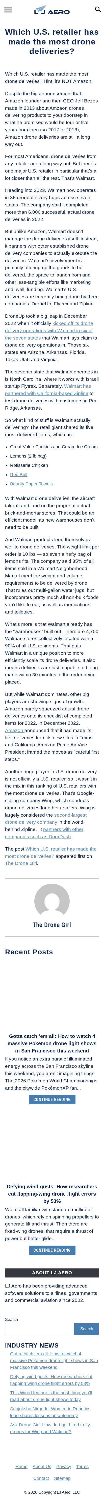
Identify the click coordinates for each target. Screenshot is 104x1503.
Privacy (63, 1466)
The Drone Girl (21, 863)
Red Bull (18, 474)
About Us (42, 1466)
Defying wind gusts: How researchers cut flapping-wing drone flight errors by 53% (52, 1194)
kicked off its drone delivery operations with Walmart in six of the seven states (49, 331)
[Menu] (8, 11)
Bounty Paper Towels (31, 483)
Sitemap (62, 1478)
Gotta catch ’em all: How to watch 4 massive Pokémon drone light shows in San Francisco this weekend (52, 1043)
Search (11, 1319)
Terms (82, 1466)
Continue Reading (52, 1099)
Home (21, 1466)
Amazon (14, 730)
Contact (41, 1478)
